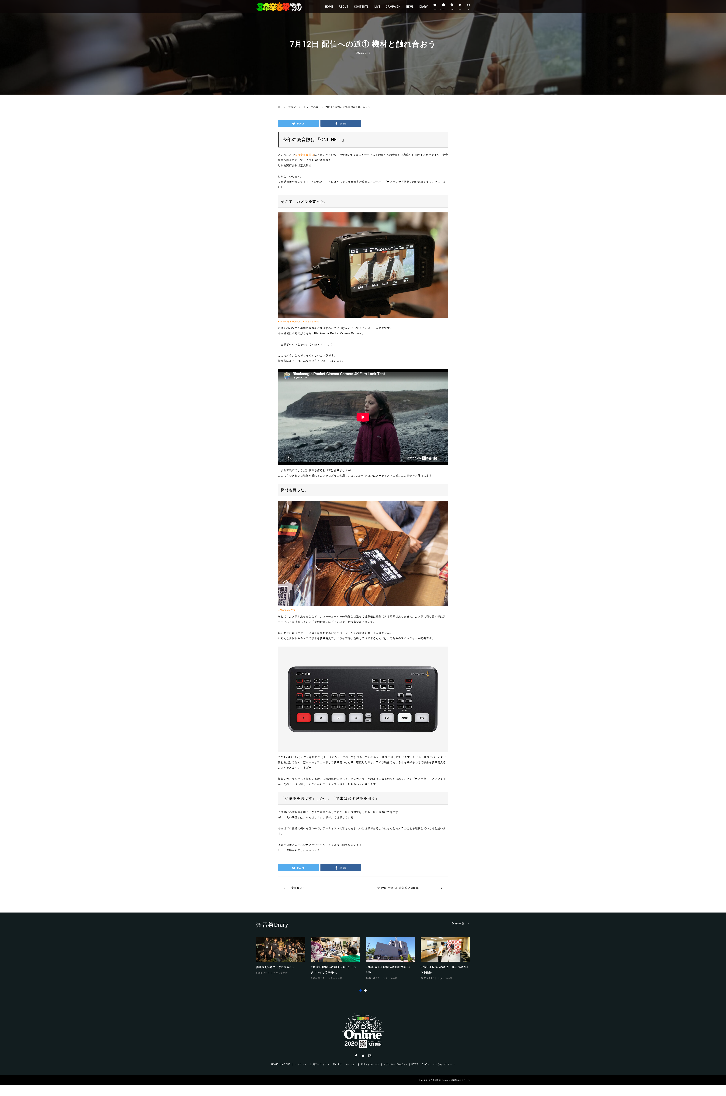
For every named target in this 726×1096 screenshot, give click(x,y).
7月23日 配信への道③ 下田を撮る (442, 967)
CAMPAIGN (393, 6)
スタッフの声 (280, 978)
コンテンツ (300, 1064)
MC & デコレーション (345, 1064)
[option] (365, 959)
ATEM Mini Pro (286, 610)
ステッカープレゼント (395, 1064)
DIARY (424, 6)
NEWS (410, 6)
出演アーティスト (319, 1064)
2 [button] (365, 990)
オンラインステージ (444, 1064)
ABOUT (343, 6)
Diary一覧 (458, 923)
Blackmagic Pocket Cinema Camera (298, 321)
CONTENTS (361, 6)
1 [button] (360, 990)
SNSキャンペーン (370, 1064)
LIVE (377, 6)
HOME (329, 6)
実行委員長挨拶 (304, 154)
